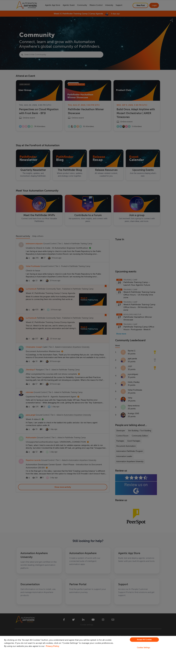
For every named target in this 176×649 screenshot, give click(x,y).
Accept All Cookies (144, 640)
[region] (88, 642)
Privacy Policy (52, 646)
